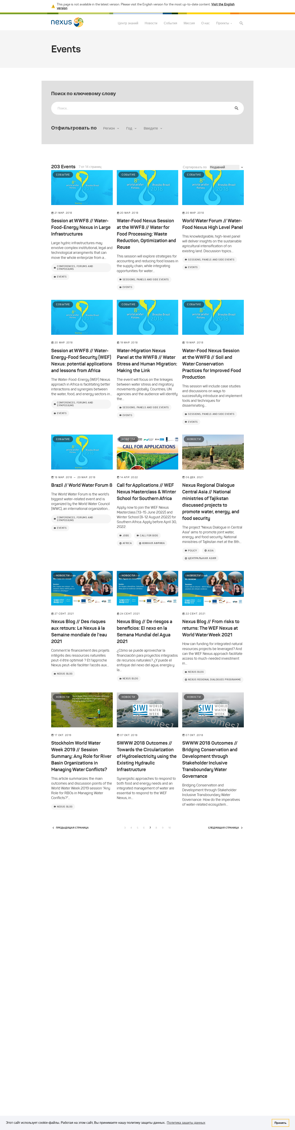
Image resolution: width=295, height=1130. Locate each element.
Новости (151, 23)
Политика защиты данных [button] (186, 1122)
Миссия (189, 23)
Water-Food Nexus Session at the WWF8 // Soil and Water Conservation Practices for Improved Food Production (211, 364)
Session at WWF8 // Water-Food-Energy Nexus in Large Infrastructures (81, 227)
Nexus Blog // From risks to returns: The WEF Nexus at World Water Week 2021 (210, 628)
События (170, 23)
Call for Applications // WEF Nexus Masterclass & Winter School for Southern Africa (146, 491)
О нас (205, 23)
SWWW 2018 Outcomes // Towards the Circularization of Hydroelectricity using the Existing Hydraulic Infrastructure (147, 756)
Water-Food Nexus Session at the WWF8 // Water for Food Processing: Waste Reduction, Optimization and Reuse (146, 234)
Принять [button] (281, 1122)
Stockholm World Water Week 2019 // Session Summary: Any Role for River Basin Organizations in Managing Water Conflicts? (81, 756)
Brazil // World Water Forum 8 (81, 485)
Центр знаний (128, 23)
